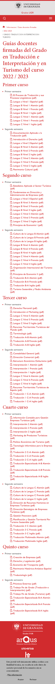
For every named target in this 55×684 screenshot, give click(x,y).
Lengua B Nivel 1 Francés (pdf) (28, 109)
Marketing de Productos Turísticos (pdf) (28, 436)
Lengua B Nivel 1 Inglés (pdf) (27, 112)
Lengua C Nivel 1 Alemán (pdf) (28, 116)
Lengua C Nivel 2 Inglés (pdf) (27, 165)
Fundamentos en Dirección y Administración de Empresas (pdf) (26, 193)
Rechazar (33, 679)
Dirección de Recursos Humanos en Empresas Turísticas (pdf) (29, 504)
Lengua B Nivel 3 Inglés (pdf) (27, 210)
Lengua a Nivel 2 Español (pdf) (28, 143)
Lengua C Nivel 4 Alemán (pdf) (28, 256)
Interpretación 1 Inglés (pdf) (27, 372)
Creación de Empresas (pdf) (27, 557)
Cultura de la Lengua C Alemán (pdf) (31, 487)
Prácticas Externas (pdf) (24, 583)
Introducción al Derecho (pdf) (28, 139)
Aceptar (21, 679)
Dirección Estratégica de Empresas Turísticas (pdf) (28, 510)
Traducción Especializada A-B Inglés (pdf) (29, 477)
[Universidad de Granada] (27, 5)
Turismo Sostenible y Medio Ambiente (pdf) (30, 290)
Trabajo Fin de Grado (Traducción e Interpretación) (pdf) (29, 588)
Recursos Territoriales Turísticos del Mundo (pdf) (29, 328)
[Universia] (27, 648)
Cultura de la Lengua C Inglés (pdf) (30, 499)
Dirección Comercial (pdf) (26, 357)
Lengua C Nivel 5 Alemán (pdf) (28, 315)
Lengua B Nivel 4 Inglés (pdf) (27, 252)
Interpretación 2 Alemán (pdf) (28, 424)
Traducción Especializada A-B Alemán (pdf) (30, 464)
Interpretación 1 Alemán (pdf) (28, 364)
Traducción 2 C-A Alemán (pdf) (28, 452)
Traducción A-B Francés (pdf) (27, 341)
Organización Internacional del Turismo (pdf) (31, 269)
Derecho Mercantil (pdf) (25, 308)
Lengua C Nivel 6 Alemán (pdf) (28, 376)
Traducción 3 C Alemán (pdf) (27, 525)
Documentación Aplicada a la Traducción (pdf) (26, 134)
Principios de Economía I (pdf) (28, 225)
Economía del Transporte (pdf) (28, 564)
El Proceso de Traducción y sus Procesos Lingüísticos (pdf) (27, 96)
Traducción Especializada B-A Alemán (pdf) (30, 599)
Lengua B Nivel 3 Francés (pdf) (28, 206)
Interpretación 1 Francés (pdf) (28, 368)
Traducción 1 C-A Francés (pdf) (28, 397)
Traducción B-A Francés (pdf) (27, 281)
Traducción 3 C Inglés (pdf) (26, 533)
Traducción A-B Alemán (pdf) (27, 337)
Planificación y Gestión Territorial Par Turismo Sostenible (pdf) (30, 521)
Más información (14, 674)
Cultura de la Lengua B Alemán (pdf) (31, 233)
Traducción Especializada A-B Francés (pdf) (30, 471)
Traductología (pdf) (22, 575)
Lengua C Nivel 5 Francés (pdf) (28, 319)
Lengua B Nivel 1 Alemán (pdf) (28, 105)
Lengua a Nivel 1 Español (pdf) (28, 101)
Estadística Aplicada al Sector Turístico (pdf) (30, 187)
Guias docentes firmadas (27, 27)
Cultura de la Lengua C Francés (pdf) (31, 491)
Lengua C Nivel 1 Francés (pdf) (28, 120)
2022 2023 (8, 31)
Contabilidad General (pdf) (26, 353)
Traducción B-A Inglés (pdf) (26, 285)
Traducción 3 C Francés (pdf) (27, 529)
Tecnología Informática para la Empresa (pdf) (31, 447)
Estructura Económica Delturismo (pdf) (32, 361)
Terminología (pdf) (22, 333)
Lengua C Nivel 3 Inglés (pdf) (27, 221)
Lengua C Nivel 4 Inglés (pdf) (27, 263)
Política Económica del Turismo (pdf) (31, 441)
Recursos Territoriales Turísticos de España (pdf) (29, 388)
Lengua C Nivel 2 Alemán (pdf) (28, 158)
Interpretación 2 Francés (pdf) (28, 427)
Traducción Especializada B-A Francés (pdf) (30, 605)
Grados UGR (27, 12)
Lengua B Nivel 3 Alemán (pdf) (28, 202)
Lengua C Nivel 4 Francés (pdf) (28, 260)
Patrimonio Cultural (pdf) (25, 169)
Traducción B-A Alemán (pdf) (27, 277)
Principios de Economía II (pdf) (28, 274)
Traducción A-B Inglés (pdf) (26, 344)
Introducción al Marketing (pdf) (28, 311)
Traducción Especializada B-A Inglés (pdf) (29, 612)
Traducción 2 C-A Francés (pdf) (28, 455)
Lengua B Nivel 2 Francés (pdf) (28, 150)
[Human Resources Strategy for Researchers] (27, 656)
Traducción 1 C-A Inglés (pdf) (28, 401)
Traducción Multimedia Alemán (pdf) (31, 537)
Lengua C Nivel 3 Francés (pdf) (28, 217)
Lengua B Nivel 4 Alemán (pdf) (28, 245)
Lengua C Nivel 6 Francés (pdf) (28, 379)
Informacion (11, 27)
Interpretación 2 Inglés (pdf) (27, 431)
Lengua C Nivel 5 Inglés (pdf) (27, 323)
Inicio (4, 27)
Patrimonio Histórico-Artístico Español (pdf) (30, 570)
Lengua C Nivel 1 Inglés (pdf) (27, 124)
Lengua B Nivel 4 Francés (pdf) (28, 248)
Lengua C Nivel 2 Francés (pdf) (28, 161)
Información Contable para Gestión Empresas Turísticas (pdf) (29, 419)
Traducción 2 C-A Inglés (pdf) (28, 459)
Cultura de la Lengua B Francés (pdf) (31, 237)
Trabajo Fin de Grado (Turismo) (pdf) (31, 593)
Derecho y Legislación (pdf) (26, 561)
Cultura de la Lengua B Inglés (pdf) (30, 241)
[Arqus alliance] (27, 640)
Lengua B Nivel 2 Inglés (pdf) (27, 154)
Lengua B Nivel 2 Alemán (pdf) (28, 146)
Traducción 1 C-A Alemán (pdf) (28, 393)
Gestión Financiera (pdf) (25, 515)
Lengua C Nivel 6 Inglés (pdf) (27, 383)
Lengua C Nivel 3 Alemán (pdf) (28, 213)
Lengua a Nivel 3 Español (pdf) (28, 198)
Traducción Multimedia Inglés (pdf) (30, 541)
